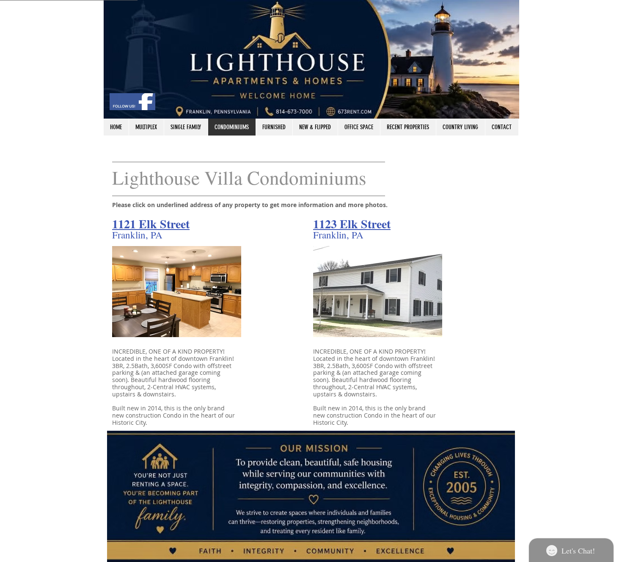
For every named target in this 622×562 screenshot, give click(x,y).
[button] (176, 291)
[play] (228, 324)
